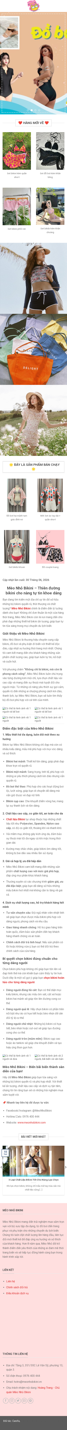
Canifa (16, 1421)
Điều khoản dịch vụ (17, 1293)
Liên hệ (10, 1281)
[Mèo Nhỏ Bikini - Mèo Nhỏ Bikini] (33, 6)
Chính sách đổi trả (17, 1287)
